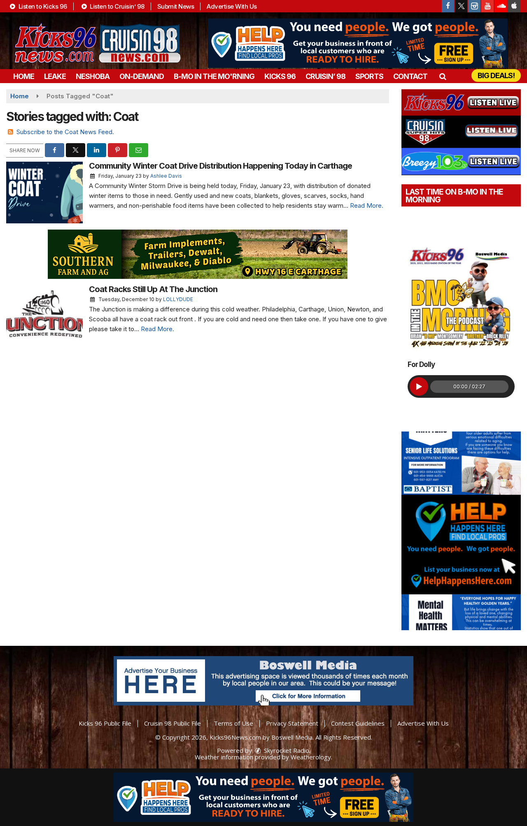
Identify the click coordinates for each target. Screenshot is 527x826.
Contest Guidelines (358, 723)
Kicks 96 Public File (105, 723)
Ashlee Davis (166, 176)
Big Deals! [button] (496, 75)
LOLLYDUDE (178, 299)
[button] (442, 76)
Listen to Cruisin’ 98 (117, 6)
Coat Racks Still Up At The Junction (153, 289)
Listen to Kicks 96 (42, 6)
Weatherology (311, 757)
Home (23, 76)
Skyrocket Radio (285, 750)
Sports (369, 76)
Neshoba (93, 76)
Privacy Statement (292, 723)
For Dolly (421, 364)
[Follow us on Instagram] (474, 6)
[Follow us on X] (461, 6)
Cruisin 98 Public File (172, 723)
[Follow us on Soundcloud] (500, 6)
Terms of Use (233, 723)
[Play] (419, 386)
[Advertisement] (358, 43)
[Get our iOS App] (514, 6)
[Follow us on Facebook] (448, 6)
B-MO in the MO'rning (214, 76)
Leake (55, 76)
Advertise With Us (232, 6)
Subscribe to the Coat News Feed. (65, 132)
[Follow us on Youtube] (487, 6)
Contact (410, 76)
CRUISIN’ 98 (325, 76)
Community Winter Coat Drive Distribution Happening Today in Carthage (220, 166)
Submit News (175, 6)
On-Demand (141, 76)
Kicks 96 (280, 76)
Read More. (366, 205)
